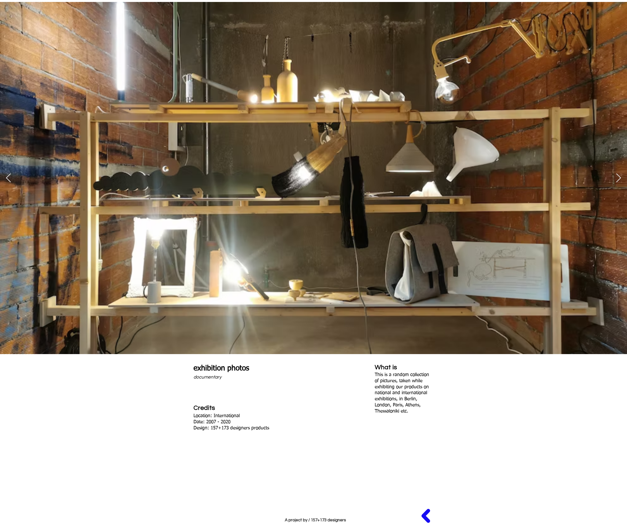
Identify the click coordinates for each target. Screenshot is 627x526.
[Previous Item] (8, 178)
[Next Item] (618, 178)
